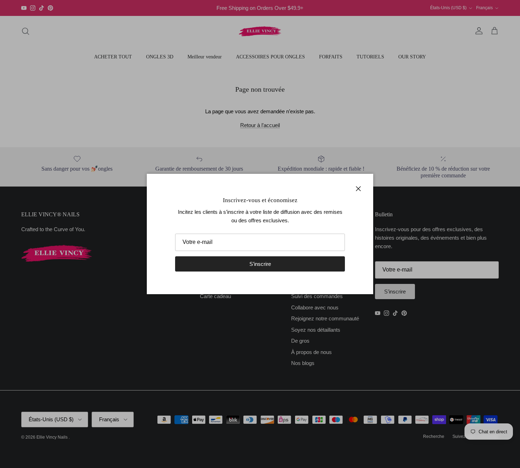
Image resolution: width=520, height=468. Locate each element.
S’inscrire (260, 264)
